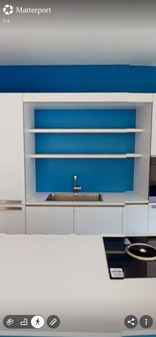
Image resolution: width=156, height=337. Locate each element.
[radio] (10, 321)
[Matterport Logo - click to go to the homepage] (27, 9)
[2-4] (78, 168)
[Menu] (146, 322)
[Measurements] (53, 322)
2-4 (6, 21)
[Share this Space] (131, 322)
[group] (24, 322)
